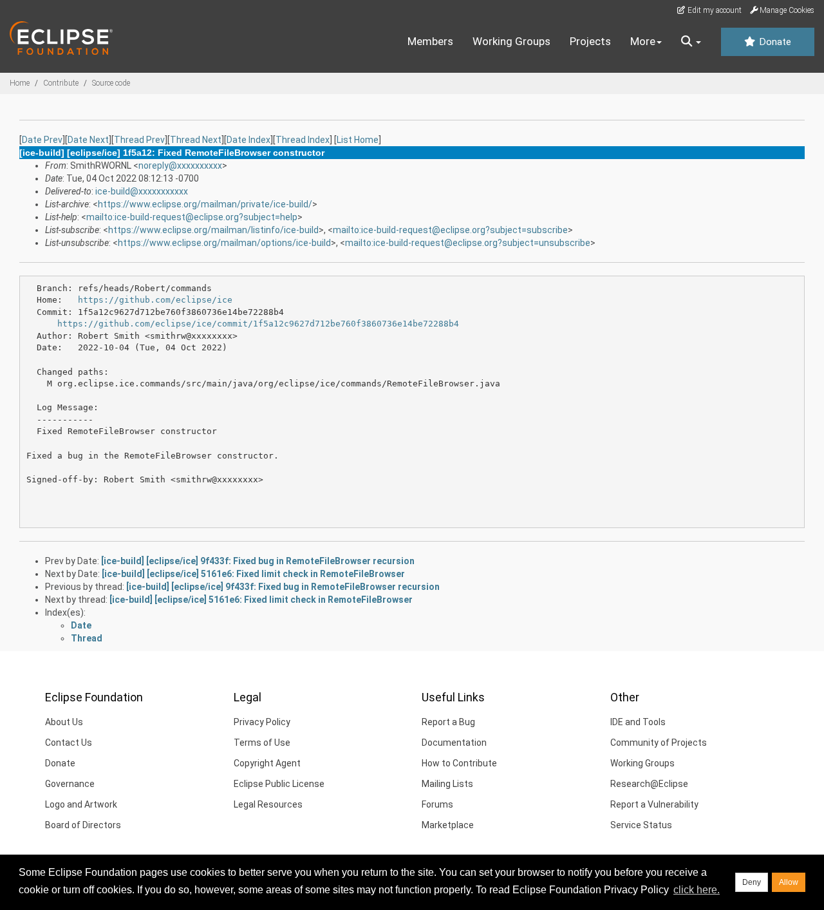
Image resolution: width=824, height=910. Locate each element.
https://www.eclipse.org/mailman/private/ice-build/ (205, 204)
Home (20, 83)
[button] (691, 42)
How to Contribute (459, 763)
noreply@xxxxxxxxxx (180, 165)
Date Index (248, 140)
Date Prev (42, 140)
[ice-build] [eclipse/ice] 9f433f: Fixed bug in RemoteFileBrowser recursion (258, 561)
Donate (773, 42)
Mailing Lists (447, 784)
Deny (751, 882)
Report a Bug (448, 722)
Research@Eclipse (649, 784)
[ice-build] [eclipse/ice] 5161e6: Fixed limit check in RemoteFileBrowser (253, 574)
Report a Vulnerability (654, 804)
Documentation (454, 742)
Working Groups (511, 41)
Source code (111, 83)
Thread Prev (139, 140)
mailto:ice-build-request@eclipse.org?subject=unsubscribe (467, 243)
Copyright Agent (267, 763)
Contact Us (68, 742)
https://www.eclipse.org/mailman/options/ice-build (224, 243)
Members (430, 41)
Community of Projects (658, 742)
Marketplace (448, 825)
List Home (358, 140)
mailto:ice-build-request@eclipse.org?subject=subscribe (450, 230)
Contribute (61, 83)
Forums (437, 804)
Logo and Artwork (81, 804)
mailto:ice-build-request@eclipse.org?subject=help (191, 217)
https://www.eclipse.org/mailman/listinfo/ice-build (213, 230)
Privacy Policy (262, 722)
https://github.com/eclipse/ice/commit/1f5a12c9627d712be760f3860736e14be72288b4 (258, 323)
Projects (590, 41)
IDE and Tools (638, 722)
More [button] (642, 41)
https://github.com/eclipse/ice (155, 300)
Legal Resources (268, 804)
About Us (64, 722)
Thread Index (303, 140)
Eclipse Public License (279, 784)
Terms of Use (262, 742)
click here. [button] (696, 889)
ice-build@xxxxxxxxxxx (141, 191)
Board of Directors (83, 825)
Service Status (641, 825)
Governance (70, 784)
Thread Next (195, 140)
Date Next (88, 140)
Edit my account (714, 10)
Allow (788, 882)
